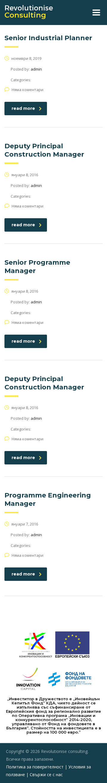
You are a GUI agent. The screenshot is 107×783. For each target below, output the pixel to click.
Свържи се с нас (46, 774)
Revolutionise (28, 11)
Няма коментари (27, 89)
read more (23, 108)
